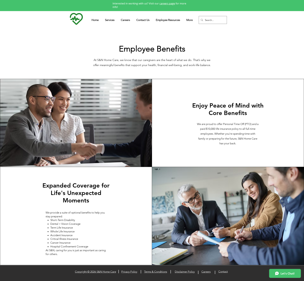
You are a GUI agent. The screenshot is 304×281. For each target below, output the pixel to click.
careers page (167, 3)
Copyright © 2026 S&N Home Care (95, 271)
